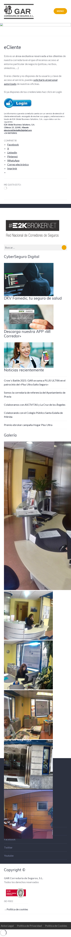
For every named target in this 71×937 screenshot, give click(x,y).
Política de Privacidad (29, 925)
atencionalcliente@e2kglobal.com (18, 130)
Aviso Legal (7, 925)
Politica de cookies (17, 909)
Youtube (9, 855)
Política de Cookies (56, 925)
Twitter (8, 847)
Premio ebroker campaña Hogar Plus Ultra (28, 424)
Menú (60, 11)
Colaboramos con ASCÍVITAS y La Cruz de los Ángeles (34, 404)
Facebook (10, 839)
